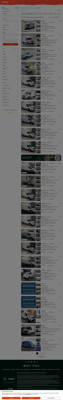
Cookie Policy (28, 394)
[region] (31, 395)
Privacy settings (50, 398)
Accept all (11, 398)
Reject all (31, 398)
